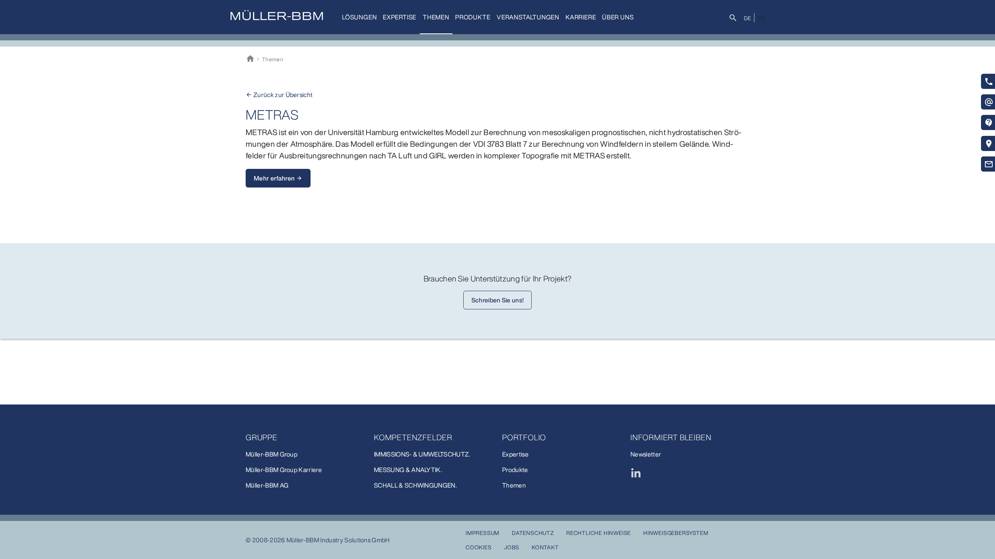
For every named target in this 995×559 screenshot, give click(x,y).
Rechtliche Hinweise (598, 533)
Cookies (479, 547)
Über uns (618, 17)
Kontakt (545, 547)
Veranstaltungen (528, 17)
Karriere (581, 17)
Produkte (472, 17)
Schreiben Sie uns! (497, 300)
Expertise (399, 17)
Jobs (511, 547)
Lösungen (359, 17)
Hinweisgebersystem (675, 533)
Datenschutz (533, 533)
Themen (436, 17)
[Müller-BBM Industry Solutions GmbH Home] (276, 15)
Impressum (482, 533)
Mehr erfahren (278, 178)
